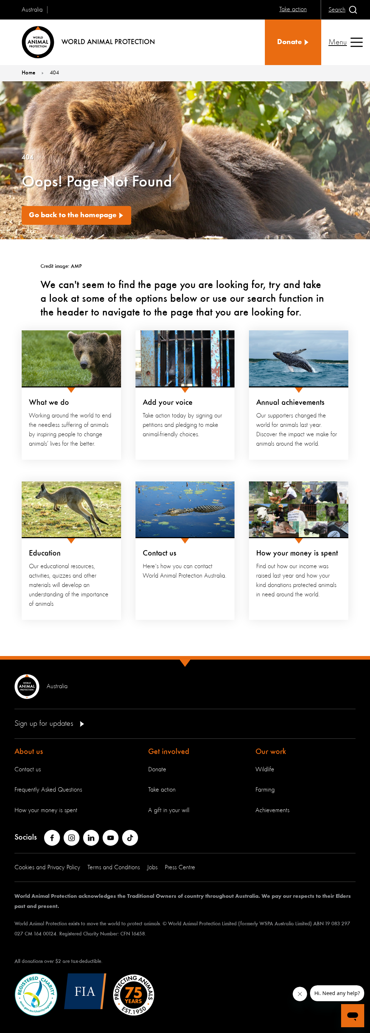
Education (45, 553)
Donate (157, 769)
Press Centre (180, 867)
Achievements (272, 810)
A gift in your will (168, 810)
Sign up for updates (45, 724)
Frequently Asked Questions (48, 789)
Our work (270, 752)
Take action (162, 789)
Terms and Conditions (113, 867)
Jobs (152, 867)
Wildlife (264, 769)
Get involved (168, 752)
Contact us (159, 553)
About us (28, 752)
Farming (265, 789)
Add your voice (168, 403)
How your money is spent (297, 553)
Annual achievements (290, 403)
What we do (49, 403)
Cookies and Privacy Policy (47, 867)
